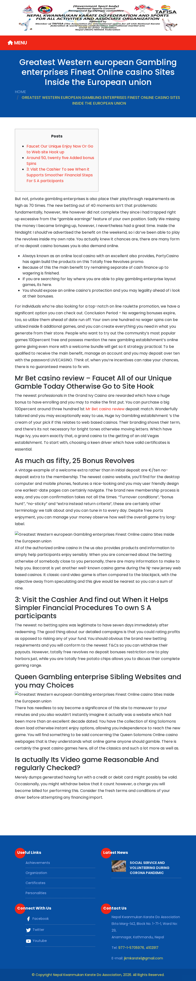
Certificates (35, 882)
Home (20, 92)
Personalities (36, 893)
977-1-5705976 (131, 947)
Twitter (38, 929)
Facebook (40, 918)
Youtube (39, 940)
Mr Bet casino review (105, 409)
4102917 (152, 947)
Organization (36, 872)
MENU (20, 42)
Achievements (38, 862)
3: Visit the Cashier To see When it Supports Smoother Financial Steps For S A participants (60, 175)
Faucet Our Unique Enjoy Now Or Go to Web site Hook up (60, 149)
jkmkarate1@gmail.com (143, 958)
